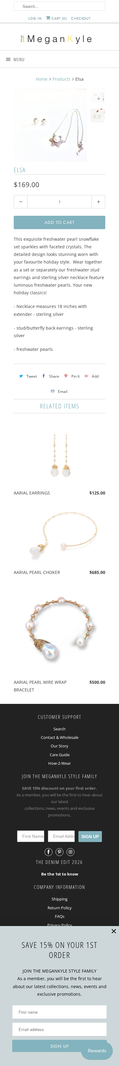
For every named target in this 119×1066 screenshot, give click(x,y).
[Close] (114, 931)
